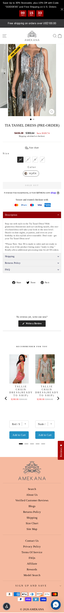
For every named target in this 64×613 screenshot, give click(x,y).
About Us (32, 494)
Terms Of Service (31, 552)
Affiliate (32, 563)
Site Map (32, 529)
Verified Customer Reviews (31, 500)
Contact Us (32, 540)
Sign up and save (31, 585)
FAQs (32, 557)
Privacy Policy (32, 546)
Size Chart (32, 523)
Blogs (32, 506)
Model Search (32, 575)
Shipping (22, 136)
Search (32, 489)
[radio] (20, 160)
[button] (32, 147)
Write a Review (35, 324)
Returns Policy (32, 511)
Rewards (32, 569)
